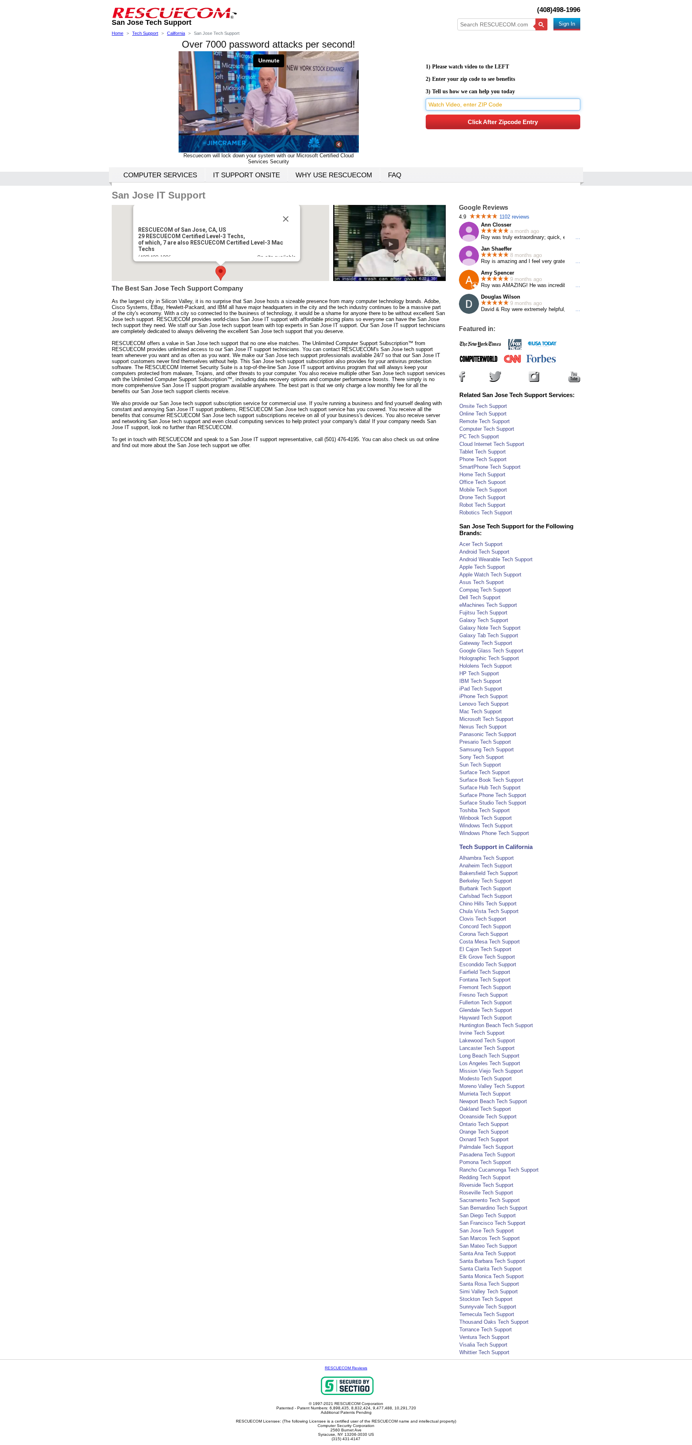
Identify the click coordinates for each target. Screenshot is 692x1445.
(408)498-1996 (558, 10)
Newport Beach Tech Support (493, 1101)
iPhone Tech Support (483, 696)
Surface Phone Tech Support (492, 795)
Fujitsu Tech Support (483, 613)
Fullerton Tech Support (485, 1002)
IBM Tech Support (480, 681)
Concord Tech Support (485, 926)
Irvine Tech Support (482, 1033)
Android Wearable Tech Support (496, 559)
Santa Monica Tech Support (491, 1276)
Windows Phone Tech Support (494, 833)
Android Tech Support (484, 552)
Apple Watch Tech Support (490, 575)
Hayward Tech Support (485, 1018)
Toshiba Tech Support (484, 810)
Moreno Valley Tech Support (492, 1086)
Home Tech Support (482, 475)
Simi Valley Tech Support (488, 1291)
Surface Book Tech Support (491, 780)
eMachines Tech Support (488, 605)
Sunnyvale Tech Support (487, 1307)
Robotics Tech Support (485, 513)
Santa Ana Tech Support (487, 1253)
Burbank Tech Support (485, 888)
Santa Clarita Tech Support (490, 1269)
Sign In (567, 24)
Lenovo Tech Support (484, 704)
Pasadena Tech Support (487, 1155)
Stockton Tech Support (486, 1299)
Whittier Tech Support (484, 1352)
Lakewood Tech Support (487, 1041)
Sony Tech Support (481, 757)
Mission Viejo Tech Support (491, 1071)
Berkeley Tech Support (485, 881)
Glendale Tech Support (485, 1010)
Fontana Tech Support (485, 980)
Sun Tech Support (480, 765)
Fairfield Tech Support (484, 972)
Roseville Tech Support (486, 1193)
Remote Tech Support (484, 421)
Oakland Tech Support (485, 1109)
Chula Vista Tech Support (489, 911)
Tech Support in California (496, 846)
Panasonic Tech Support (487, 734)
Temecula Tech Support (486, 1314)
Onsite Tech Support (483, 406)
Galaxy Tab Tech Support (488, 635)
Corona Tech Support (483, 934)
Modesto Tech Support (485, 1079)
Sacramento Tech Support (489, 1200)
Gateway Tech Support (485, 643)
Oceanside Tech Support (488, 1117)
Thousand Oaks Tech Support (494, 1322)
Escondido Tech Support (487, 964)
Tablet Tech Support (482, 452)
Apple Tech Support (482, 567)
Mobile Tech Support (483, 490)
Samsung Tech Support (486, 750)
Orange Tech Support (484, 1132)
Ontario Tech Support (484, 1124)
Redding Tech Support (485, 1177)
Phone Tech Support (483, 459)
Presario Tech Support (485, 742)
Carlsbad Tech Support (485, 896)
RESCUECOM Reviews (346, 1368)
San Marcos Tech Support (489, 1238)
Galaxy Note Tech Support (490, 628)
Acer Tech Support (481, 544)
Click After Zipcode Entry (503, 121)
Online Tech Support (483, 414)
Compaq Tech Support (485, 590)
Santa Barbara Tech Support (492, 1261)
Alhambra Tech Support (486, 858)
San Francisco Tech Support (492, 1223)
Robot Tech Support (482, 505)
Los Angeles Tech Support (489, 1063)
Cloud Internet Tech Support (491, 444)
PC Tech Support (479, 437)
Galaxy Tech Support (483, 620)
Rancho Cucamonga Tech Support (499, 1170)
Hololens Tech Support (485, 666)
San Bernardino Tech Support (493, 1208)
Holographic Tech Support (489, 658)
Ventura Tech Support (484, 1337)
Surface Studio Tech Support (492, 803)
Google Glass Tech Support (491, 651)
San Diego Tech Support (487, 1215)
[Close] (285, 219)
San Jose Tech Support (486, 1231)
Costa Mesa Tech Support (489, 942)
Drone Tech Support (482, 497)
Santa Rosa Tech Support (489, 1284)
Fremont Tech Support (485, 987)
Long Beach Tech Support (489, 1056)
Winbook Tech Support (485, 818)
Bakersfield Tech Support (488, 873)
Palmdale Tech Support (486, 1147)
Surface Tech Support (484, 772)
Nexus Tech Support (483, 727)
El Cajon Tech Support (485, 949)
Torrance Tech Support (485, 1330)
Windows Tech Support (486, 826)
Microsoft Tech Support (486, 719)
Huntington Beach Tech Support (496, 1025)
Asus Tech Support (481, 582)
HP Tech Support (479, 673)
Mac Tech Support (480, 711)
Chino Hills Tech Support (488, 904)
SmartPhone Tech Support (490, 467)
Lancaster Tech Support (487, 1048)
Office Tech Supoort (482, 482)
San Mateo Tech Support (488, 1246)
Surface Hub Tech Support (490, 788)
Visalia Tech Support (483, 1345)
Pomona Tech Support (485, 1162)
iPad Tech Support (480, 689)
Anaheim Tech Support (485, 866)
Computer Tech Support (486, 429)
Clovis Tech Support (482, 919)
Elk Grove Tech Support (487, 957)
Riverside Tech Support (486, 1185)
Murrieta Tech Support (485, 1094)
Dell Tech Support (480, 597)
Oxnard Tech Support (484, 1139)
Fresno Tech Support (483, 995)
